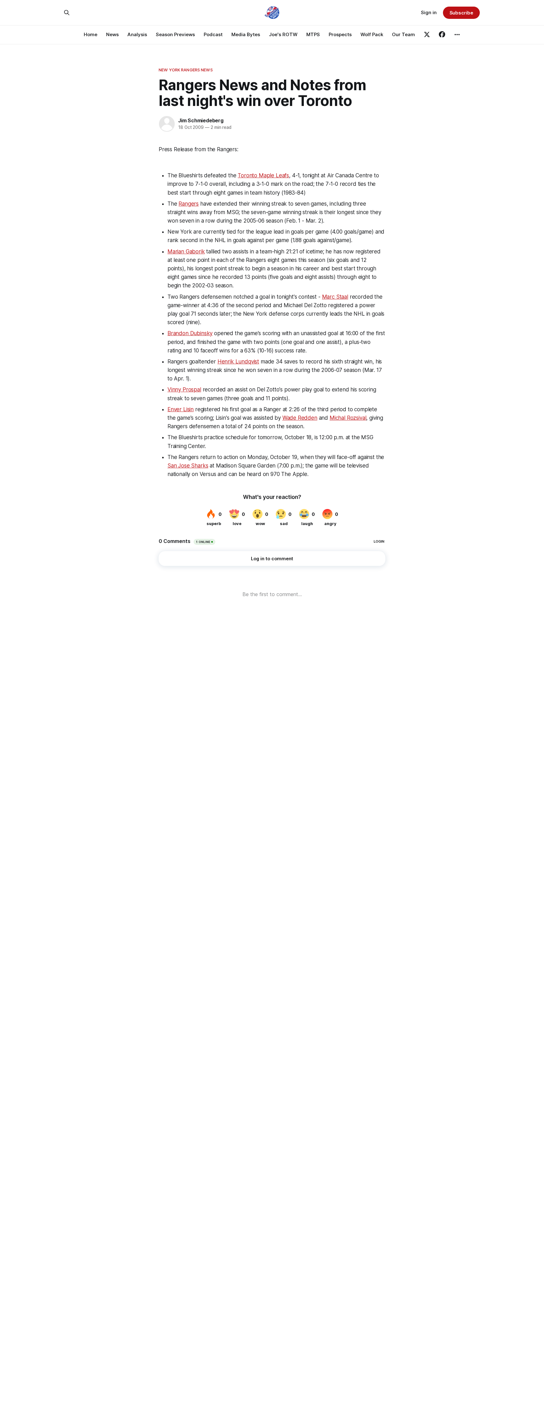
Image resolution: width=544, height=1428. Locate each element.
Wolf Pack (371, 34)
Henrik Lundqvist (238, 361)
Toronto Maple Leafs (263, 175)
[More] (457, 35)
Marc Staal (335, 297)
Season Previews (175, 34)
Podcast (213, 34)
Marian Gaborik (186, 251)
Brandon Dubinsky (189, 333)
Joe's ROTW (283, 34)
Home (90, 34)
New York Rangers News (186, 69)
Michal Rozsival (348, 418)
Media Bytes (245, 34)
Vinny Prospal (184, 389)
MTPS (313, 34)
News (112, 34)
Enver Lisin (180, 409)
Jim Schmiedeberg (201, 120)
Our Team (403, 34)
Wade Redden (299, 418)
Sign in (429, 12)
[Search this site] (67, 13)
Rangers (188, 204)
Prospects (340, 34)
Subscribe (461, 13)
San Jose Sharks (187, 465)
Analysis (137, 34)
